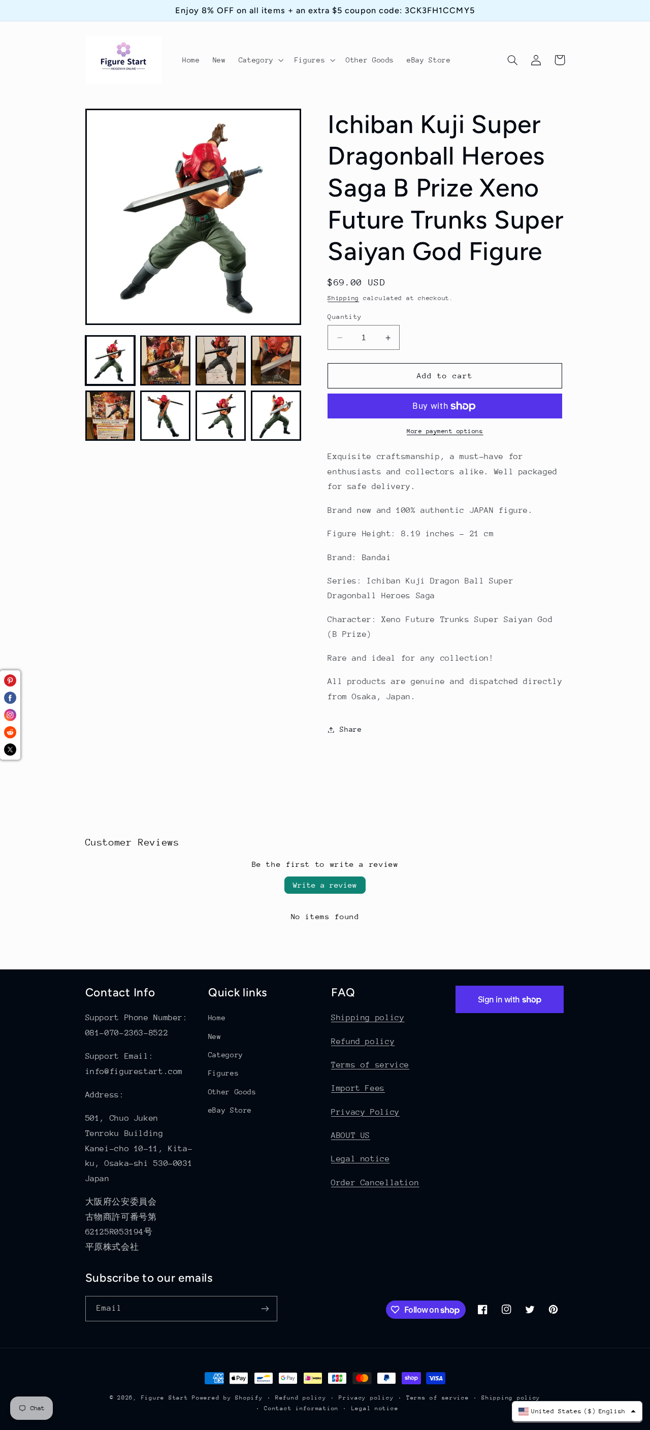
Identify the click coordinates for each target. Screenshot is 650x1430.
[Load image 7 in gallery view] (220, 415)
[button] (260, 60)
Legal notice (360, 1158)
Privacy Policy (365, 1112)
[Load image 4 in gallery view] (276, 360)
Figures (223, 1073)
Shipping (343, 298)
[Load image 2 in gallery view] (165, 360)
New (214, 1036)
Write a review (325, 885)
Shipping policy (367, 1017)
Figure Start (164, 1397)
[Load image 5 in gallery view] (110, 415)
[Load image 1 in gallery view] (110, 360)
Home (217, 1018)
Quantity (345, 316)
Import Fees (358, 1088)
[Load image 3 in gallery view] (220, 360)
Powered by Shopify (227, 1397)
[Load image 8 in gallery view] (276, 415)
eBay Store (230, 1110)
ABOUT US (350, 1135)
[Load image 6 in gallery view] (165, 415)
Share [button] (351, 729)
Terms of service (370, 1064)
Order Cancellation (375, 1182)
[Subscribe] (264, 1308)
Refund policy (363, 1041)
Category (225, 1055)
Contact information (301, 1408)
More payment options (445, 431)
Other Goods (232, 1092)
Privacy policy (366, 1397)
